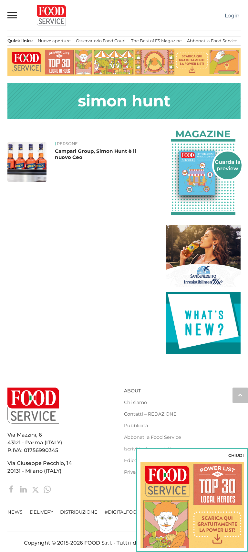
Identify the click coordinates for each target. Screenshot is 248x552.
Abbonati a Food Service (212, 40)
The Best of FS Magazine (156, 40)
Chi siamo (135, 402)
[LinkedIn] (24, 489)
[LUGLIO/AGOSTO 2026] (203, 173)
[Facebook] (12, 489)
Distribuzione (79, 512)
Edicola (132, 460)
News (15, 512)
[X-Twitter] (36, 489)
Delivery (41, 512)
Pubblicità (136, 426)
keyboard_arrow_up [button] (240, 395)
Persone (67, 143)
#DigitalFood (122, 512)
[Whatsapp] (47, 489)
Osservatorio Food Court (101, 40)
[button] (12, 15)
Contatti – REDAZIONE (150, 414)
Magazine (203, 134)
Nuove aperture (54, 40)
